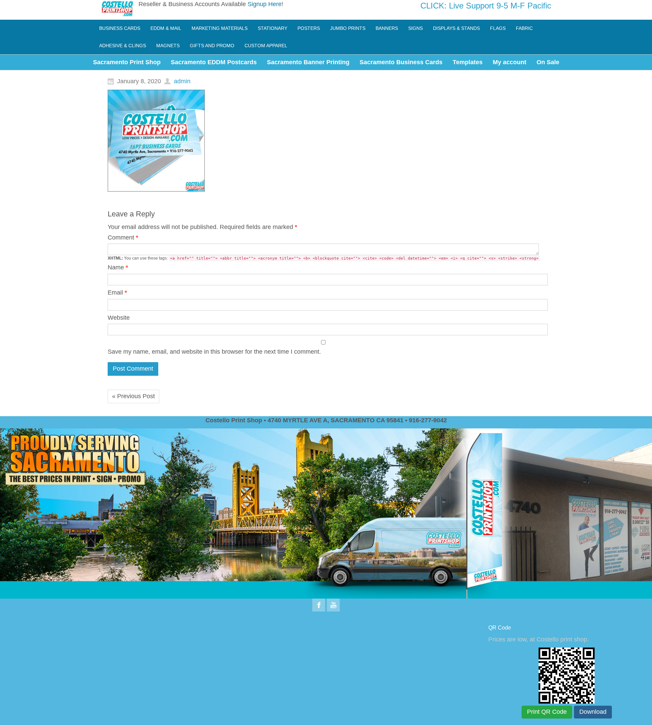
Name (118, 267)
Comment (123, 237)
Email (117, 292)
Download (592, 711)
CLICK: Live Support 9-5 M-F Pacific (485, 5)
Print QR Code (547, 711)
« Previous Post (133, 396)
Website (119, 317)
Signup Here (265, 4)
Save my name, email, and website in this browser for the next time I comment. (214, 351)
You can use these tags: (323, 258)
